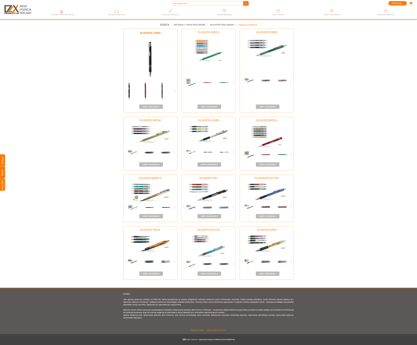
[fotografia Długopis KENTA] (208, 51)
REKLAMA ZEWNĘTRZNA (116, 15)
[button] (131, 91)
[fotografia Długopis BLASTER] (267, 192)
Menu (2, 172)
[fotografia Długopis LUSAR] (208, 134)
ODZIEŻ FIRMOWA (278, 15)
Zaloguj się (396, 3)
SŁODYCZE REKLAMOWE (170, 15)
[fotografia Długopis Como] (150, 59)
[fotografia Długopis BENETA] (150, 193)
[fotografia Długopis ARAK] (267, 244)
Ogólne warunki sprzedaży (216, 330)
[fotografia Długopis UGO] (208, 193)
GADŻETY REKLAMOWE (332, 15)
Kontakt (2, 185)
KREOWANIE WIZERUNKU (385, 15)
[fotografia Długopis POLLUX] (208, 246)
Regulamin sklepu (197, 330)
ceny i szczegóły (151, 107)
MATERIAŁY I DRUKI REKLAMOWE (62, 15)
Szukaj (2, 160)
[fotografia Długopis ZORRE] (267, 48)
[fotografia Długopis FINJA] (150, 243)
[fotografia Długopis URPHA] (150, 134)
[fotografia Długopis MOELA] (267, 137)
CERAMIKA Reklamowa (224, 15)
